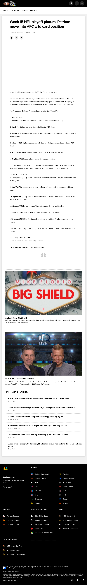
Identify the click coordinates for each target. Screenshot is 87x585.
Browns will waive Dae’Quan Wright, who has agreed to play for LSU (37, 426)
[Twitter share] (16, 38)
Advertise (5, 566)
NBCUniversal (14, 571)
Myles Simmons (13, 419)
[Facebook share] (11, 38)
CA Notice (22, 568)
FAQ (29, 566)
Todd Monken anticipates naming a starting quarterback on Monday (38, 435)
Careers (12, 566)
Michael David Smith (14, 428)
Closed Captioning (20, 566)
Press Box (46, 566)
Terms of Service (32, 568)
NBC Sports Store (36, 566)
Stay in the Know (9, 477)
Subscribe (7, 488)
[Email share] (21, 38)
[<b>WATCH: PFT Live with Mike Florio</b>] (44, 354)
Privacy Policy (62, 566)
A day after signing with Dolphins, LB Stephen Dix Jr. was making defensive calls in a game (45, 445)
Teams (5, 10)
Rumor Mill (15, 10)
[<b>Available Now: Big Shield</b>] (44, 293)
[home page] (10, 3)
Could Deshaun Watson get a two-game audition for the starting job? (38, 398)
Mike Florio (11, 401)
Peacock (25, 10)
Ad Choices (53, 566)
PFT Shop (33, 10)
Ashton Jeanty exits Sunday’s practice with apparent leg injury (35, 417)
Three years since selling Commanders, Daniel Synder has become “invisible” (42, 408)
